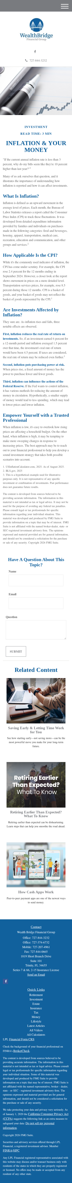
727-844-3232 (38, 60)
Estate (36, 1004)
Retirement (36, 995)
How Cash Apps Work (36, 892)
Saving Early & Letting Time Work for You (36, 730)
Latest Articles (36, 1026)
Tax (36, 1012)
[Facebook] (35, 51)
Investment (36, 999)
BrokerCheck (21, 1051)
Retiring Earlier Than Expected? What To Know (36, 814)
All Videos (36, 1030)
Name (12, 571)
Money (36, 1017)
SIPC (16, 1150)
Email (12, 594)
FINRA (7, 1150)
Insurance (36, 1008)
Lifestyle (36, 1021)
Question (11, 617)
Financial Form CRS (21, 1039)
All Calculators (36, 1034)
